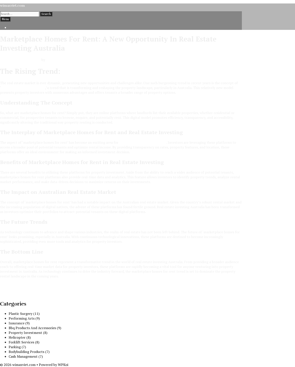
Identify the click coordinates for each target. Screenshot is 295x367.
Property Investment (16, 284)
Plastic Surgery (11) (24, 313)
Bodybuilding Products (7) (29, 351)
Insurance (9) (19, 323)
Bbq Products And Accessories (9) (35, 327)
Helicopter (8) (20, 337)
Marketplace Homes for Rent (110, 71)
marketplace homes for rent (23, 87)
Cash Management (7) (26, 356)
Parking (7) (17, 346)
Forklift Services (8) (24, 342)
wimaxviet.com (12, 5)
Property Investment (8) (28, 332)
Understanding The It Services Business (31, 289)
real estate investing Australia (142, 142)
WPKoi (63, 364)
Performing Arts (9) (24, 318)
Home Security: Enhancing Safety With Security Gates (42, 293)
